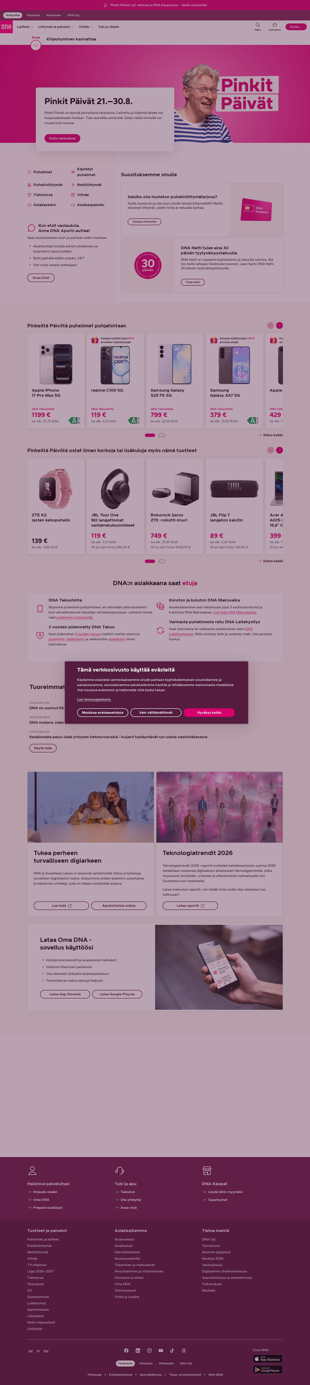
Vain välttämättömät (156, 712)
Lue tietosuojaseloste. (94, 699)
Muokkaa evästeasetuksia (102, 712)
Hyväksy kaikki (209, 712)
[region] (156, 692)
